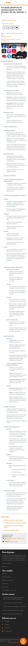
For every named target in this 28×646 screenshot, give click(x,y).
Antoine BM (8, 36)
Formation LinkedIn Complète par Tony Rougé (13, 610)
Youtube (8, 540)
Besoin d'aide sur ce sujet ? (10, 20)
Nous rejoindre (5, 583)
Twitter (4, 540)
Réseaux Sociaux (14, 541)
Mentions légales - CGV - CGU (9, 590)
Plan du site (4, 566)
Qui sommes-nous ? (6, 577)
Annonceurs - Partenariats (8, 580)
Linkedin (18, 538)
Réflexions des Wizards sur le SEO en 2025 (13, 614)
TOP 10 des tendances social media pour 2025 (15, 523)
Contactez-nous (8, 631)
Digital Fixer (16, 642)
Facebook (13, 538)
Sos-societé (7, 627)
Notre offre (4, 573)
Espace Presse (5, 587)
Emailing (9, 538)
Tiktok (22, 538)
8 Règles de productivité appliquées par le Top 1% (14, 606)
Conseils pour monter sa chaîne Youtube (13, 520)
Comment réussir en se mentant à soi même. (13, 602)
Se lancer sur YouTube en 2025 (11, 530)
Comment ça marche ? (7, 563)
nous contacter (6, 641)
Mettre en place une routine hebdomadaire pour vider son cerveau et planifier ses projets (13, 598)
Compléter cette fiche (9, 23)
